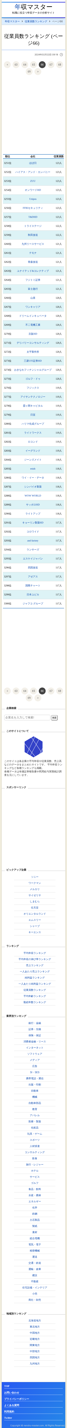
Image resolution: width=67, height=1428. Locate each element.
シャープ (35, 926)
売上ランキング (34, 965)
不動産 (34, 1281)
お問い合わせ (11, 1392)
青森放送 (33, 262)
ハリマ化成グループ (33, 423)
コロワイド (33, 531)
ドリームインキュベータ (33, 315)
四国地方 (35, 1357)
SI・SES (34, 1072)
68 (59, 64)
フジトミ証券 (32, 280)
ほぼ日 (33, 163)
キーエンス (35, 932)
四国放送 (33, 567)
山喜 (32, 298)
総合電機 (35, 1238)
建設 (34, 1275)
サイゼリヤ (35, 895)
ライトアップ (32, 513)
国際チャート (32, 585)
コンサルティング (35, 1152)
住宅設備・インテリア (34, 1287)
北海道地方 (35, 1320)
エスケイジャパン (33, 558)
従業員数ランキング (36, 21)
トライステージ (33, 226)
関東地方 (35, 1345)
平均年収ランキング (35, 953)
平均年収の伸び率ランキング (35, 959)
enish (32, 468)
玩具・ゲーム (34, 1133)
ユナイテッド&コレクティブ (33, 271)
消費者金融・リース (35, 1041)
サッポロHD (33, 504)
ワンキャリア (32, 307)
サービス (35, 1176)
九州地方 (35, 1363)
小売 (34, 1293)
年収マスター (34, 6)
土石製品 (35, 1219)
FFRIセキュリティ (33, 208)
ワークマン (35, 882)
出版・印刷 (35, 1084)
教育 (34, 1109)
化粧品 (34, 1127)
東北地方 (35, 1326)
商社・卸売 (35, 1299)
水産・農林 (35, 1195)
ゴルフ (34, 1182)
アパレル (35, 1115)
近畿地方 (35, 1338)
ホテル (34, 1170)
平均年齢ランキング (35, 996)
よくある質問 (11, 1405)
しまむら (35, 901)
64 (24, 64)
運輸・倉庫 (35, 1269)
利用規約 (9, 1411)
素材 (34, 1232)
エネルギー (35, 1201)
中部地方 (35, 1351)
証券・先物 (35, 1029)
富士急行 (33, 289)
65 (33, 64)
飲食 (34, 1158)
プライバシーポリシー (16, 1399)
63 (16, 64)
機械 (34, 1096)
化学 (34, 1207)
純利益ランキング (35, 977)
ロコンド (33, 441)
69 (29, 71)
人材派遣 (35, 1146)
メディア (35, 1059)
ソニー (34, 876)
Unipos (32, 199)
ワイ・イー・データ (33, 477)
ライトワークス (33, 432)
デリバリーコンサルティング (33, 342)
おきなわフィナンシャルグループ (33, 369)
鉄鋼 (34, 1213)
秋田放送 (33, 235)
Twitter (8, 1417)
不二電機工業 (32, 324)
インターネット (34, 1047)
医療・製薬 (35, 1121)
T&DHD (32, 217)
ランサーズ (33, 549)
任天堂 (34, 907)
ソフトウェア (34, 1053)
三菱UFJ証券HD (33, 360)
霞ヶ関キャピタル (33, 405)
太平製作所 (33, 351)
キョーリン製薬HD (32, 522)
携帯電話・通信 (34, 1078)
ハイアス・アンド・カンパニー (32, 172)
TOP (6, 1386)
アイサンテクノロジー (32, 396)
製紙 (34, 1226)
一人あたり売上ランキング (35, 971)
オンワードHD (33, 190)
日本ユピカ (33, 594)
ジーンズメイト (33, 459)
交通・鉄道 (35, 1262)
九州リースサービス (33, 244)
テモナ (33, 253)
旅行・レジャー (34, 1164)
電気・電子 (35, 1244)
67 (51, 64)
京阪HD (33, 333)
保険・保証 (35, 1035)
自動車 (34, 1090)
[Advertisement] (33, 115)
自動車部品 (35, 1103)
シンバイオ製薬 (33, 486)
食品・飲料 (35, 1189)
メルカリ (35, 889)
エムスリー (35, 919)
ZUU (33, 181)
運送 (34, 1256)
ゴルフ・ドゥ (32, 378)
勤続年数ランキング (35, 1002)
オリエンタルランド (35, 913)
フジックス (33, 387)
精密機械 (35, 1250)
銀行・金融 (35, 1023)
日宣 (32, 414)
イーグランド (32, 450)
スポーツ (35, 1139)
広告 (34, 1066)
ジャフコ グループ (33, 603)
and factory (32, 540)
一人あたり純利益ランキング (35, 983)
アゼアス (33, 576)
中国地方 (35, 1332)
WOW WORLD (33, 495)
